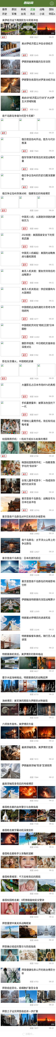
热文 (32, 14)
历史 (4, 14)
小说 (42, 14)
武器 (32, 9)
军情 (14, 14)
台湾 (23, 14)
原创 (14, 9)
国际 (51, 9)
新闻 (23, 9)
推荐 (4, 9)
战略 (42, 9)
